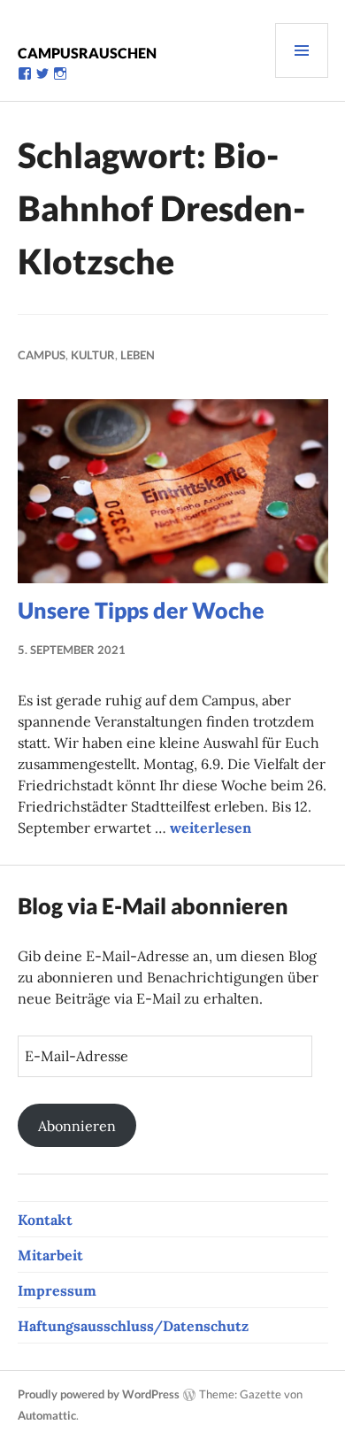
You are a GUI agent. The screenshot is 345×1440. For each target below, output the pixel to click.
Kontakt (45, 1219)
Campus (41, 355)
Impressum (57, 1290)
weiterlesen (210, 827)
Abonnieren (77, 1126)
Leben (137, 355)
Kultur (93, 355)
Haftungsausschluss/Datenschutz (133, 1326)
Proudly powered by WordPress (99, 1394)
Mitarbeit (50, 1255)
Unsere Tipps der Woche (141, 610)
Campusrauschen (87, 52)
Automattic (47, 1415)
